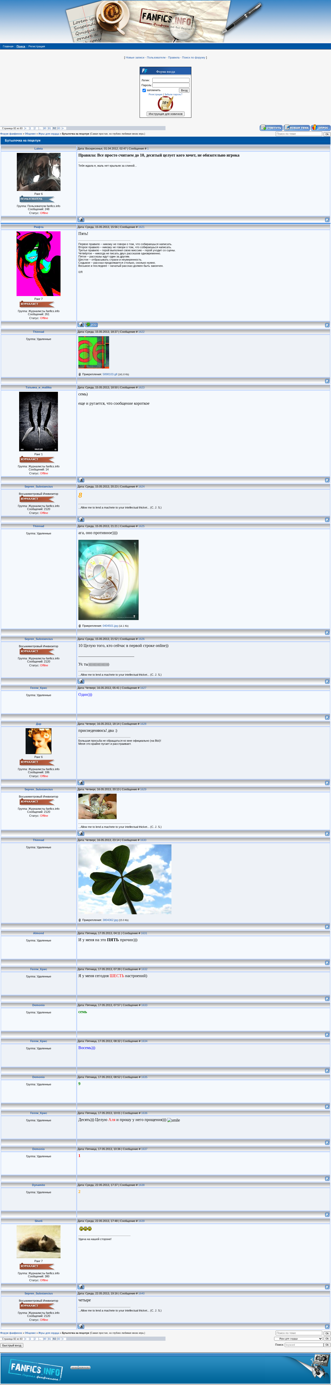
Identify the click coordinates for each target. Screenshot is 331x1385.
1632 (144, 969)
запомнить (154, 90)
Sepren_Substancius (39, 486)
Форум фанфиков (11, 133)
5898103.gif (110, 374)
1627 (143, 687)
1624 (141, 486)
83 (59, 128)
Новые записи (135, 57)
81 (49, 128)
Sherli (38, 1220)
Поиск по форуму (193, 57)
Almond (38, 933)
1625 (141, 526)
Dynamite (38, 1185)
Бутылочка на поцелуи (75, 133)
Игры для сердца (49, 133)
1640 (141, 1293)
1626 (141, 638)
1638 (141, 1185)
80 (45, 128)
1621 (141, 227)
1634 (144, 1041)
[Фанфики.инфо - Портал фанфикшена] (35, 1368)
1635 (144, 1077)
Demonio (38, 1005)
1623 (141, 387)
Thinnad (38, 331)
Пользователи (156, 57)
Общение (30, 133)
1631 (144, 933)
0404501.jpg (110, 625)
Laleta (38, 148)
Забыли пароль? (173, 94)
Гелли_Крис (38, 687)
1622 (141, 331)
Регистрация (155, 94)
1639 (141, 1220)
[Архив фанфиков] (297, 1368)
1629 (143, 789)
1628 (143, 723)
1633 (144, 1005)
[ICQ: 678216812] (91, 324)
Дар (38, 723)
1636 (144, 1113)
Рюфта (38, 227)
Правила (173, 57)
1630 (143, 840)
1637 (144, 1149)
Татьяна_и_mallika (38, 387)
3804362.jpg (110, 920)
